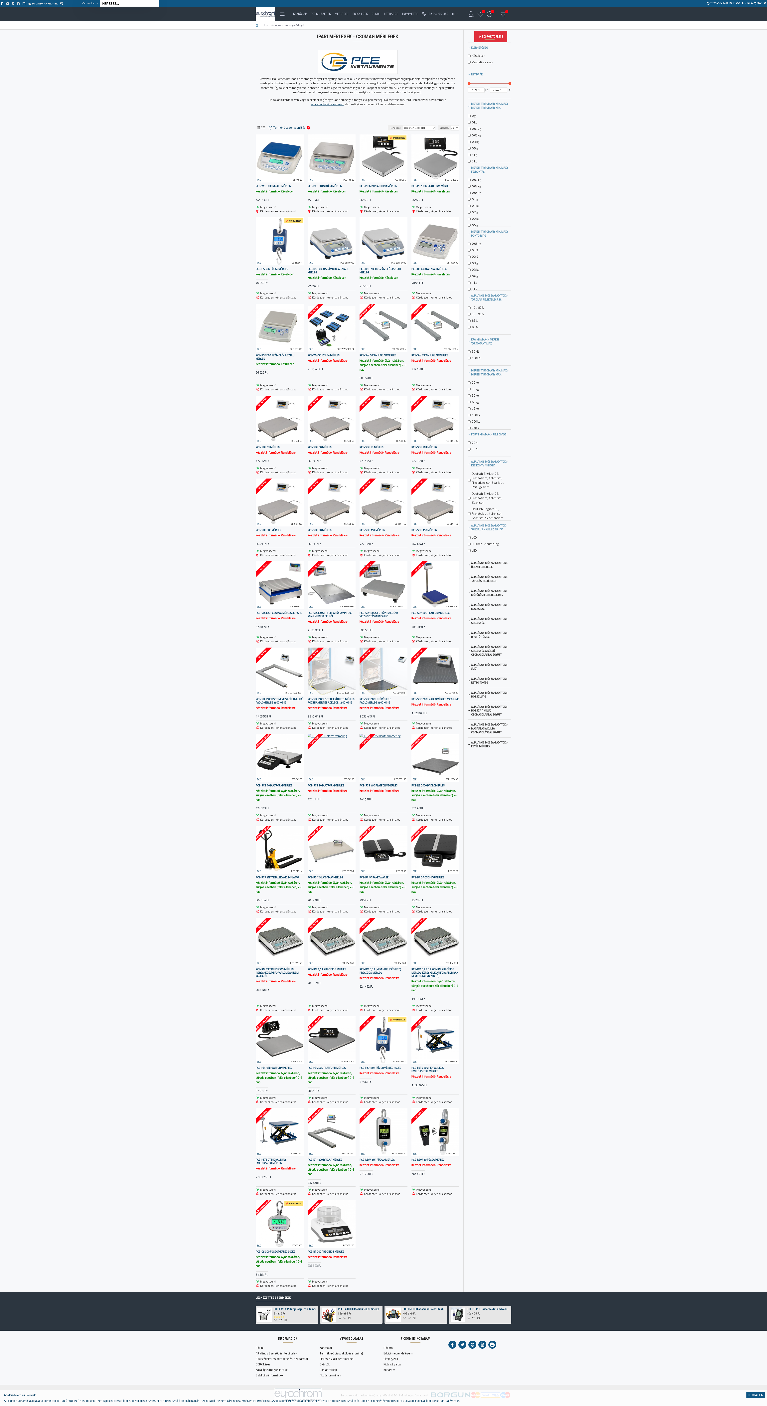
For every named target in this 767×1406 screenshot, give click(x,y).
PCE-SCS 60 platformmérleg (274, 785)
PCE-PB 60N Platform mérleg (378, 186)
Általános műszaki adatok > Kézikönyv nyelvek (489, 464)
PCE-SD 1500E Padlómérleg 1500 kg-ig (435, 699)
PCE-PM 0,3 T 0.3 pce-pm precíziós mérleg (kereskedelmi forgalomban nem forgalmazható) (434, 973)
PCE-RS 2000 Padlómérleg (428, 785)
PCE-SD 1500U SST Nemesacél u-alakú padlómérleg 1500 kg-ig (279, 701)
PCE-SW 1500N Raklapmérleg (429, 355)
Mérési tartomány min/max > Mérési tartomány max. (490, 372)
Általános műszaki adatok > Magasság (489, 607)
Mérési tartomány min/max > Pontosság (490, 234)
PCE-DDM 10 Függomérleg (427, 1159)
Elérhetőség (479, 48)
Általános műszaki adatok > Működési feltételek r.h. (489, 593)
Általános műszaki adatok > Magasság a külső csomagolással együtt (489, 728)
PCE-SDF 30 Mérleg (320, 530)
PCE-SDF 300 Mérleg (268, 530)
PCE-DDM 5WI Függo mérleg (377, 1159)
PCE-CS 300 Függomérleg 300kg (275, 1251)
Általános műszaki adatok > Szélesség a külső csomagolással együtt (489, 651)
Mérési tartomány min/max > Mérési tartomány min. (490, 106)
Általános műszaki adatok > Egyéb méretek (489, 744)
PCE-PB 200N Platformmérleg (327, 1068)
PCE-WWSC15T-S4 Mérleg (324, 355)
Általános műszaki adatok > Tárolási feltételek (489, 579)
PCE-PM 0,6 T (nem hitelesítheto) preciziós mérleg (380, 971)
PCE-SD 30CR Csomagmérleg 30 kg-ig (279, 613)
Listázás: (444, 128)
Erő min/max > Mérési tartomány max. (485, 341)
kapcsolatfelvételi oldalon (327, 104)
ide (434, 1401)
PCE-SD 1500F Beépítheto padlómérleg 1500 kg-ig (375, 701)
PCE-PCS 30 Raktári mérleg (325, 186)
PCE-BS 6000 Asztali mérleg (429, 269)
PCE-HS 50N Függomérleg (272, 269)
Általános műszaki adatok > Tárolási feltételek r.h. (489, 297)
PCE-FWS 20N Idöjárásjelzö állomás (295, 1309)
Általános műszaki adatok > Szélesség (489, 621)
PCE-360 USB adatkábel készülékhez (424, 1309)
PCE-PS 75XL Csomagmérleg (325, 877)
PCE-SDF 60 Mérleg (320, 447)
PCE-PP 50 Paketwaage (374, 877)
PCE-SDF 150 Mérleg (424, 530)
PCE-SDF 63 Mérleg (268, 447)
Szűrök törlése (492, 36)
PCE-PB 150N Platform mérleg (430, 186)
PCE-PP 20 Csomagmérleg (427, 877)
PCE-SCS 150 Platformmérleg (378, 785)
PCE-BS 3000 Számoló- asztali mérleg (275, 357)
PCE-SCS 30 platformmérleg (326, 785)
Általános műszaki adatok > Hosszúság (489, 695)
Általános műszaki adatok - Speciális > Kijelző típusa (489, 527)
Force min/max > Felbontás (489, 434)
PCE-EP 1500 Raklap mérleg (325, 1159)
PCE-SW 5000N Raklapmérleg (378, 355)
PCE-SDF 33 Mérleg (372, 447)
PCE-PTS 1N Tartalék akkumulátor (277, 877)
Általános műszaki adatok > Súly (489, 667)
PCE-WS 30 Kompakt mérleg (273, 186)
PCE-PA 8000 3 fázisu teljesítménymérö (359, 1309)
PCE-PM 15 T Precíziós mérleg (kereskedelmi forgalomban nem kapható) (277, 973)
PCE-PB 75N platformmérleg (274, 1068)
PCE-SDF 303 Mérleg (424, 447)
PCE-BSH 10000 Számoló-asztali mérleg (380, 270)
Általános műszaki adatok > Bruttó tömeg (489, 635)
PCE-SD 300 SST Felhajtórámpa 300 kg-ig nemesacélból (330, 614)
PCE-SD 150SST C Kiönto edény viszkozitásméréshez (379, 614)
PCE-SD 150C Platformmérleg (430, 613)
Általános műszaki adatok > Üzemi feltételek (489, 565)
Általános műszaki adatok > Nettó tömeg (489, 681)
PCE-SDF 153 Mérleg (372, 530)
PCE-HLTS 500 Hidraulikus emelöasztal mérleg (427, 1069)
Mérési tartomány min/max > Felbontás (490, 170)
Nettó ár (477, 74)
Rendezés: (395, 128)
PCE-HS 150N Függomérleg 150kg (380, 1068)
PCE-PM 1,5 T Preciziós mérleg (327, 969)
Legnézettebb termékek (273, 1298)
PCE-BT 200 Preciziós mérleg (326, 1251)
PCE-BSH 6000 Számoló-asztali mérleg (328, 270)
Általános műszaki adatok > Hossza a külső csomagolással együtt (489, 710)
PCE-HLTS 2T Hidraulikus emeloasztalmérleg (271, 1161)
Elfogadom (755, 1395)
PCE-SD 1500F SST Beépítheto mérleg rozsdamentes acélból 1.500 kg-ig (331, 701)
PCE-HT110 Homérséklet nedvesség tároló (488, 1309)
